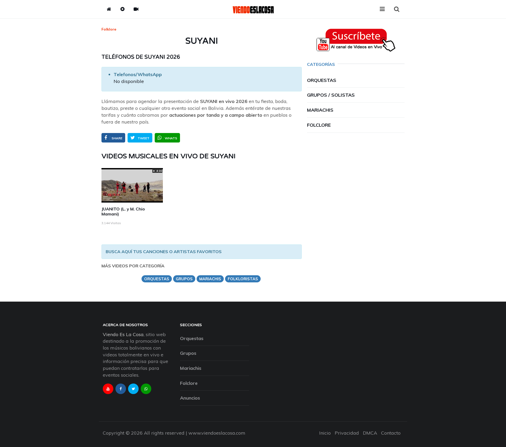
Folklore (108, 29)
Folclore (319, 125)
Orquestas (321, 80)
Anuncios (190, 398)
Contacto (391, 433)
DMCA (370, 433)
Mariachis (320, 110)
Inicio (325, 433)
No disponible (129, 81)
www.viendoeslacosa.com (216, 433)
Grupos (188, 353)
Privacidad (347, 433)
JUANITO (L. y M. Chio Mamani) (123, 211)
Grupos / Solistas (331, 95)
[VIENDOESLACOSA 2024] (253, 9)
